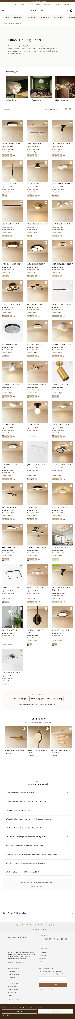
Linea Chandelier (34, 144)
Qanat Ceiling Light (36, 465)
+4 (14, 396)
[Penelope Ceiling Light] (37, 372)
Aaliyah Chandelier (10, 507)
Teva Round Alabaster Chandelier (60, 751)
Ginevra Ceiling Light (11, 673)
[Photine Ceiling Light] (62, 131)
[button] (71, 10)
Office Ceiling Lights (15, 23)
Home (5, 23)
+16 (64, 276)
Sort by (47, 109)
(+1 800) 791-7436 (14, 999)
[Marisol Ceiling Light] (12, 251)
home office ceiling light (48, 704)
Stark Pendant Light (11, 184)
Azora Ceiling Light (11, 224)
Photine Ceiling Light (61, 144)
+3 (14, 155)
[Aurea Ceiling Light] (62, 372)
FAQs (9, 980)
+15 (14, 236)
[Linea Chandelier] (37, 131)
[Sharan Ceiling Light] (62, 291)
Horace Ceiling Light (36, 547)
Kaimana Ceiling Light (62, 344)
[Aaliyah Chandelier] (12, 494)
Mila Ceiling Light (35, 344)
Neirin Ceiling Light (11, 588)
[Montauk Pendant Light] (37, 617)
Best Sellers (42, 955)
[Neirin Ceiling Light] (12, 575)
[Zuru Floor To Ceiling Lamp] (39, 737)
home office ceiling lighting (27, 704)
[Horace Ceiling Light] (37, 534)
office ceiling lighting (54, 699)
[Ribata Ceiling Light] (62, 412)
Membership (47, 4)
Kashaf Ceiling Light (11, 384)
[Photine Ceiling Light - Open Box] (62, 575)
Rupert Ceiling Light (36, 184)
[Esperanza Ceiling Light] (62, 251)
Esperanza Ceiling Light (62, 264)
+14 (39, 396)
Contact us (57, 4)
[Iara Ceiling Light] (12, 534)
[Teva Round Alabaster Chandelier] (62, 737)
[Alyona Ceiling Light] (62, 452)
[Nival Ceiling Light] (62, 617)
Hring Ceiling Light (36, 588)
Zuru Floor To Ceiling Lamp (37, 751)
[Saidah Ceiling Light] (37, 251)
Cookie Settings (13, 989)
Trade (22, 4)
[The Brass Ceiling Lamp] (37, 211)
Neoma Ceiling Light (11, 344)
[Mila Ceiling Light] (37, 331)
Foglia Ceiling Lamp (61, 184)
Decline (19, 1011)
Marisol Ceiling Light (11, 264)
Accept (55, 1011)
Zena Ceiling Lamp (35, 507)
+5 (14, 316)
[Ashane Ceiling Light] (62, 211)
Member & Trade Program (16, 962)
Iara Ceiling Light (10, 547)
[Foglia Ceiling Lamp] (62, 171)
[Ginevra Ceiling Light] (12, 660)
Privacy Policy (12, 986)
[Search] (7, 10)
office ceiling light (37, 699)
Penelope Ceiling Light (37, 384)
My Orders (11, 977)
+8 (64, 356)
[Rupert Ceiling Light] (37, 171)
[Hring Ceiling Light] (37, 575)
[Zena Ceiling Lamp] (37, 494)
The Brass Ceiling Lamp (37, 224)
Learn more (5, 1015)
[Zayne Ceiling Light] (62, 534)
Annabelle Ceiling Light (10, 466)
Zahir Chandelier (9, 630)
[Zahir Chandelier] (12, 617)
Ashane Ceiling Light (61, 224)
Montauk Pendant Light (35, 631)
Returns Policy (12, 992)
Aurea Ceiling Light (61, 384)
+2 (64, 155)
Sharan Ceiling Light (61, 304)
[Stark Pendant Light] (12, 171)
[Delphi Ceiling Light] (12, 131)
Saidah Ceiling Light (36, 264)
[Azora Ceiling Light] (12, 211)
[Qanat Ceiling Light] (37, 452)
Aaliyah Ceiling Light (36, 304)
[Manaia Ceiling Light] (12, 291)
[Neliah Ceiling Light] (37, 412)
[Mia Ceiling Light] (12, 412)
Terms (10, 995)
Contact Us (11, 971)
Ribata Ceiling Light (61, 425)
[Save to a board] (21, 122)
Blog (15, 4)
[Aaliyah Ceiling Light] (37, 291)
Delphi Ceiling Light (11, 144)
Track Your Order (13, 974)
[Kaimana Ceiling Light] (62, 331)
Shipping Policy (13, 983)
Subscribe (53, 985)
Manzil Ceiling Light (61, 507)
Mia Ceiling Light (9, 425)
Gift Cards (42, 958)
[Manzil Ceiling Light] (62, 494)
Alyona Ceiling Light (61, 465)
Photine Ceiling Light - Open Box (62, 589)
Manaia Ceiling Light (11, 304)
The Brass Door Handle (15, 750)
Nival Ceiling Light (60, 630)
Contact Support (36, 886)
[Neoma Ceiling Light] (12, 331)
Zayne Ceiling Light (60, 547)
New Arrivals (43, 952)
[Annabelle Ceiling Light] (12, 452)
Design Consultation (33, 4)
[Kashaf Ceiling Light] (12, 372)
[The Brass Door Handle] (16, 737)
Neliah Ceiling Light (36, 425)
